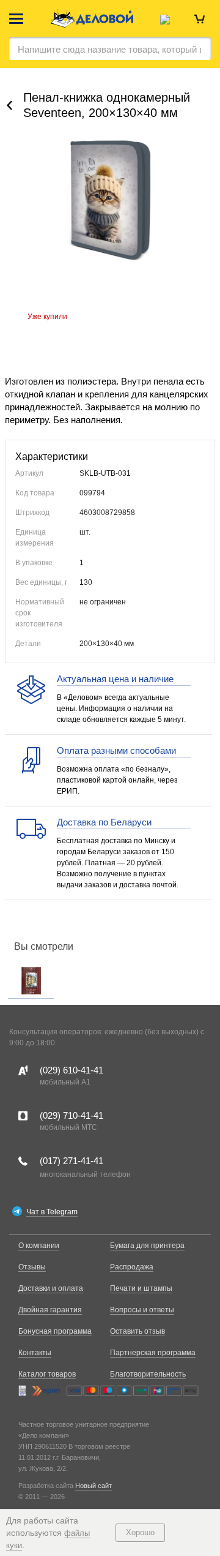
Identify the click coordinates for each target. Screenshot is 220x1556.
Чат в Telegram (52, 1212)
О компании (38, 1245)
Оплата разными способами (116, 750)
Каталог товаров (47, 1374)
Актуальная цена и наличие (115, 679)
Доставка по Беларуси (104, 822)
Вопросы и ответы (142, 1310)
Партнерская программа (153, 1352)
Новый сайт (93, 1485)
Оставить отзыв (137, 1331)
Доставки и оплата (50, 1288)
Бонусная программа (55, 1331)
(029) (71, 1070)
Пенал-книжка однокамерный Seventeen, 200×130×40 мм (106, 105)
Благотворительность (148, 1374)
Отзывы (32, 1267)
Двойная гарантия (50, 1310)
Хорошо (140, 1532)
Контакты (34, 1352)
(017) (71, 1161)
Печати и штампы (141, 1288)
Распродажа (131, 1267)
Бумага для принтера (147, 1245)
